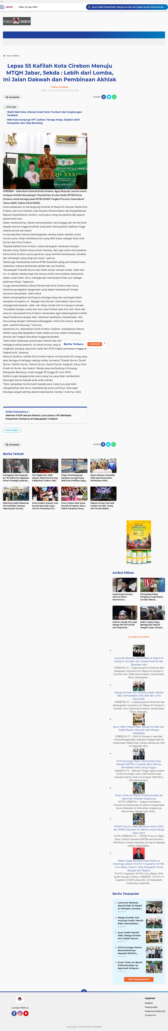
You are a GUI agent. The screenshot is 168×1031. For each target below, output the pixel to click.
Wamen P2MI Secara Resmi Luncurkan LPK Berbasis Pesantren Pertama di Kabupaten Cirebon (38, 417)
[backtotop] (84, 992)
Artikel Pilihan (123, 573)
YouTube (28, 1017)
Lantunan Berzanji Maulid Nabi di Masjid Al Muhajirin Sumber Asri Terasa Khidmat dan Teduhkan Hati (138, 661)
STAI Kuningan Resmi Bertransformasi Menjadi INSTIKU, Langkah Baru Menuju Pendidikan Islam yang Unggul (139, 764)
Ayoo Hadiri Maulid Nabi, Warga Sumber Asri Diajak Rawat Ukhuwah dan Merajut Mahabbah (128, 7)
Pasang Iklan (151, 1007)
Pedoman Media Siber (156, 1011)
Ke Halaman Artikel (138, 637)
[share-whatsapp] (114, 97)
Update (95, 344)
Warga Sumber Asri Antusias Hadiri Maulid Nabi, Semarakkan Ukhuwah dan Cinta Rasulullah (138, 695)
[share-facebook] (103, 97)
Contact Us (150, 1015)
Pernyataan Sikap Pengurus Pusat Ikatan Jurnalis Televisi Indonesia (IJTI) (151, 597)
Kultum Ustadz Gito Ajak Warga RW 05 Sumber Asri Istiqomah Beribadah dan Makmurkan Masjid (125, 625)
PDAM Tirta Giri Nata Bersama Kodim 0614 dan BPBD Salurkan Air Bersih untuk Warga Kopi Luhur (139, 829)
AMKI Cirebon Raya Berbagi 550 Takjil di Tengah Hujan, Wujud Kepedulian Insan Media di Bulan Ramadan (152, 625)
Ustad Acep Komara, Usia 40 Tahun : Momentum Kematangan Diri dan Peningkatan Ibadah (123, 597)
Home (9, 7)
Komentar (14, 444)
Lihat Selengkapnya (138, 979)
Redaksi (149, 1003)
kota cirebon (12, 430)
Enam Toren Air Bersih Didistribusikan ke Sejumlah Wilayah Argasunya (138, 797)
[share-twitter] (109, 97)
